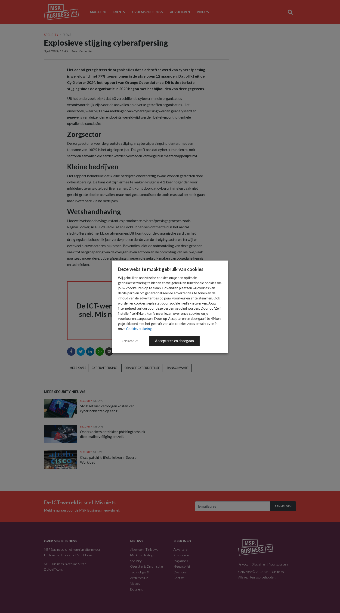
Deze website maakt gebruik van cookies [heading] (160, 269)
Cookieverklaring (139, 329)
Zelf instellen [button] (130, 341)
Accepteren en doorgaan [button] (174, 340)
